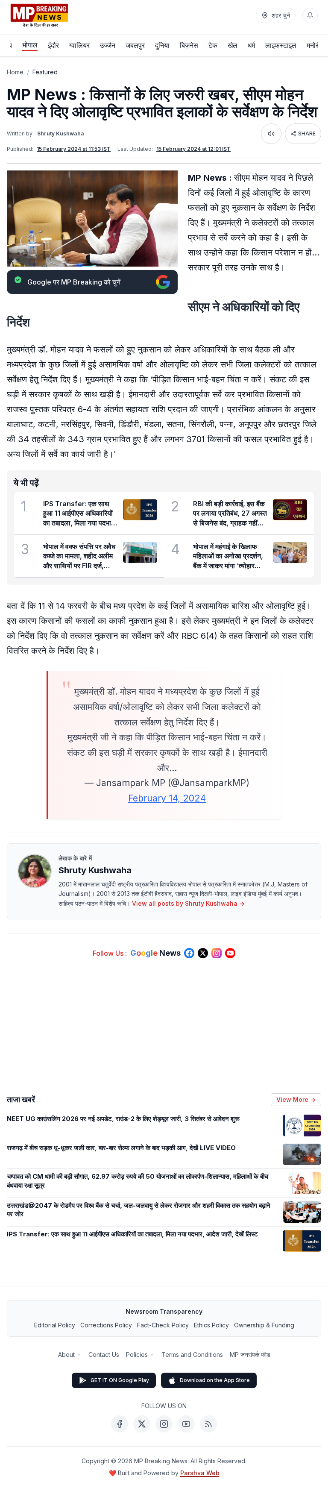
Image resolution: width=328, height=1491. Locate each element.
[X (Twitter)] (141, 1423)
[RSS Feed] (208, 1423)
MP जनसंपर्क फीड (250, 1354)
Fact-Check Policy (163, 1325)
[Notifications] (310, 15)
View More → (296, 1099)
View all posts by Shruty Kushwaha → (188, 903)
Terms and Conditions (192, 1354)
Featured (45, 72)
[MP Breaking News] (39, 15)
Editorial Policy (54, 1325)
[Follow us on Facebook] (189, 953)
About (66, 1354)
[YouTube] (186, 1423)
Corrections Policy (106, 1325)
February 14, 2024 (167, 798)
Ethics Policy (211, 1325)
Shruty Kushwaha (60, 133)
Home (15, 72)
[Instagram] (164, 1423)
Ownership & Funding (264, 1325)
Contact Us (103, 1354)
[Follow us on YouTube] (230, 953)
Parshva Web (200, 1472)
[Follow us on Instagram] (216, 953)
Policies (137, 1354)
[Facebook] (119, 1423)
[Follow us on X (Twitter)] (203, 953)
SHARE (307, 133)
